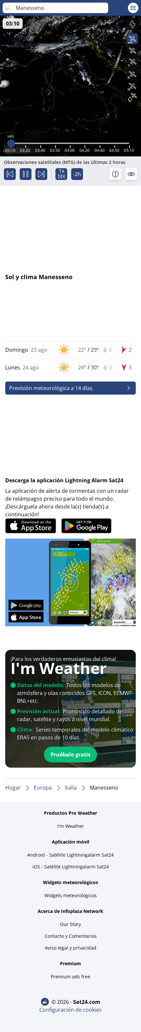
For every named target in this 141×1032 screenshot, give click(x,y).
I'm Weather (70, 826)
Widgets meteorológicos (70, 895)
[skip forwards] (41, 174)
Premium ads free (70, 976)
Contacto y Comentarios (71, 936)
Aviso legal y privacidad (70, 948)
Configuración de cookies (70, 1009)
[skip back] (10, 174)
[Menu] (133, 8)
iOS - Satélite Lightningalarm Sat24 (70, 866)
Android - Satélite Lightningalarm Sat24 (70, 855)
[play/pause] (25, 174)
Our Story (70, 924)
